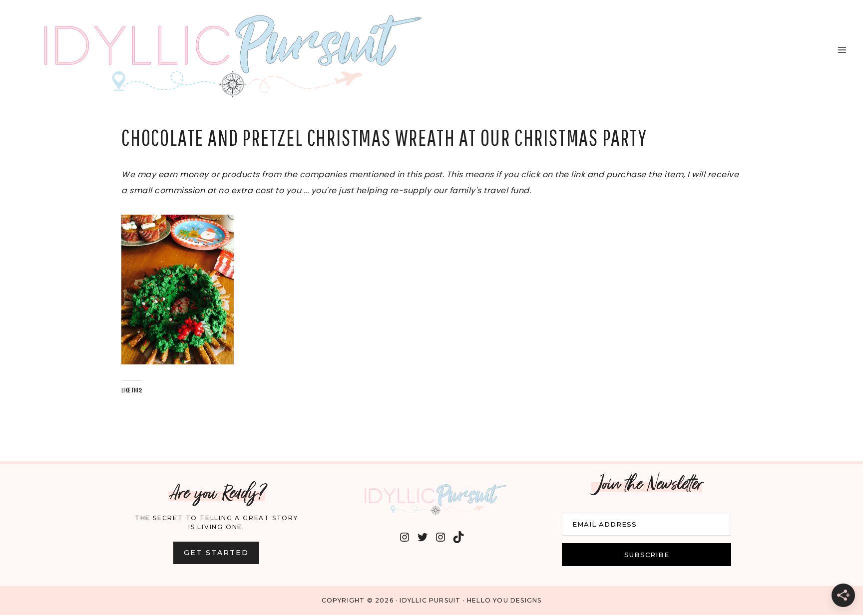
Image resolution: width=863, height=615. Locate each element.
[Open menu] (842, 49)
